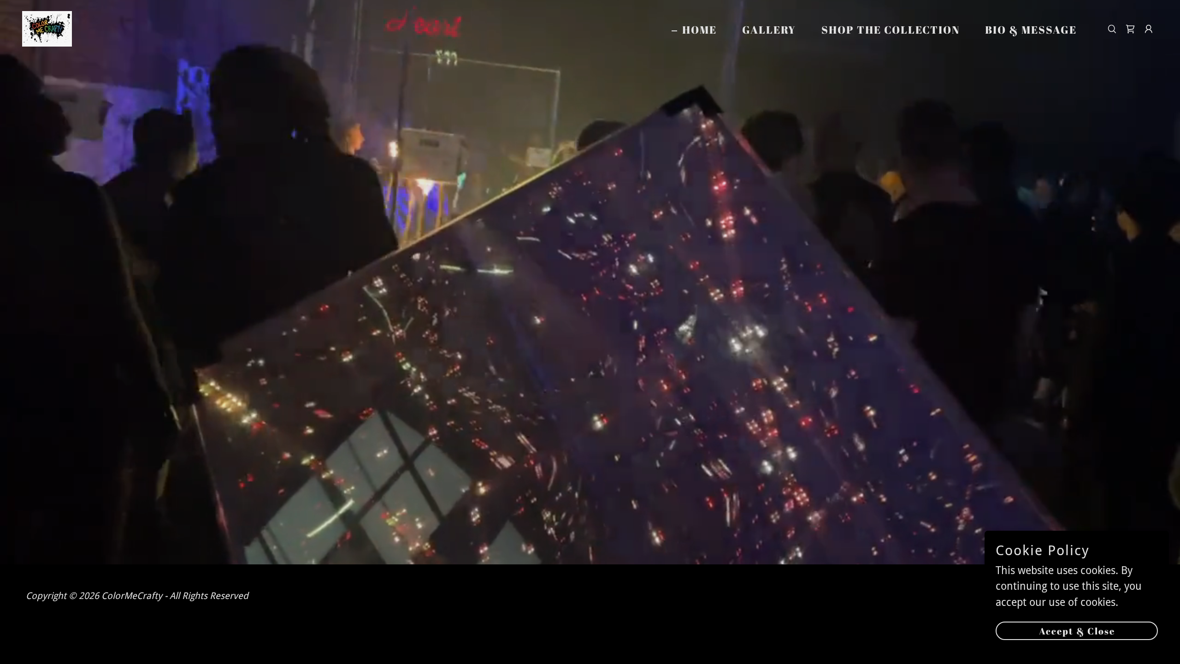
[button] (1148, 29)
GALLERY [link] (769, 30)
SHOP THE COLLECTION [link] (890, 30)
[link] (47, 28)
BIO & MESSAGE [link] (1031, 30)
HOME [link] (699, 30)
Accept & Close (1077, 631)
